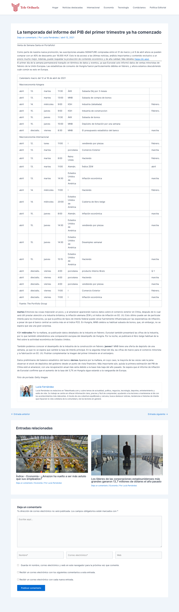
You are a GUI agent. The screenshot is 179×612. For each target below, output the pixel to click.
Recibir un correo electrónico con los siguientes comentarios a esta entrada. (57, 572)
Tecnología (123, 7)
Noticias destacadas (73, 7)
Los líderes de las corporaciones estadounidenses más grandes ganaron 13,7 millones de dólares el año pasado (126, 480)
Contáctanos (139, 7)
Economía (109, 7)
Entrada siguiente (158, 414)
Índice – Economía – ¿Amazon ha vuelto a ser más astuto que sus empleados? (51, 477)
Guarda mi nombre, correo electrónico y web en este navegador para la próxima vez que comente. (70, 565)
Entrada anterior (20, 414)
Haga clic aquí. (142, 59)
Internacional (93, 7)
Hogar (55, 7)
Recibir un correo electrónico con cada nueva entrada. (47, 579)
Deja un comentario (27, 37)
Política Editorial (158, 7)
